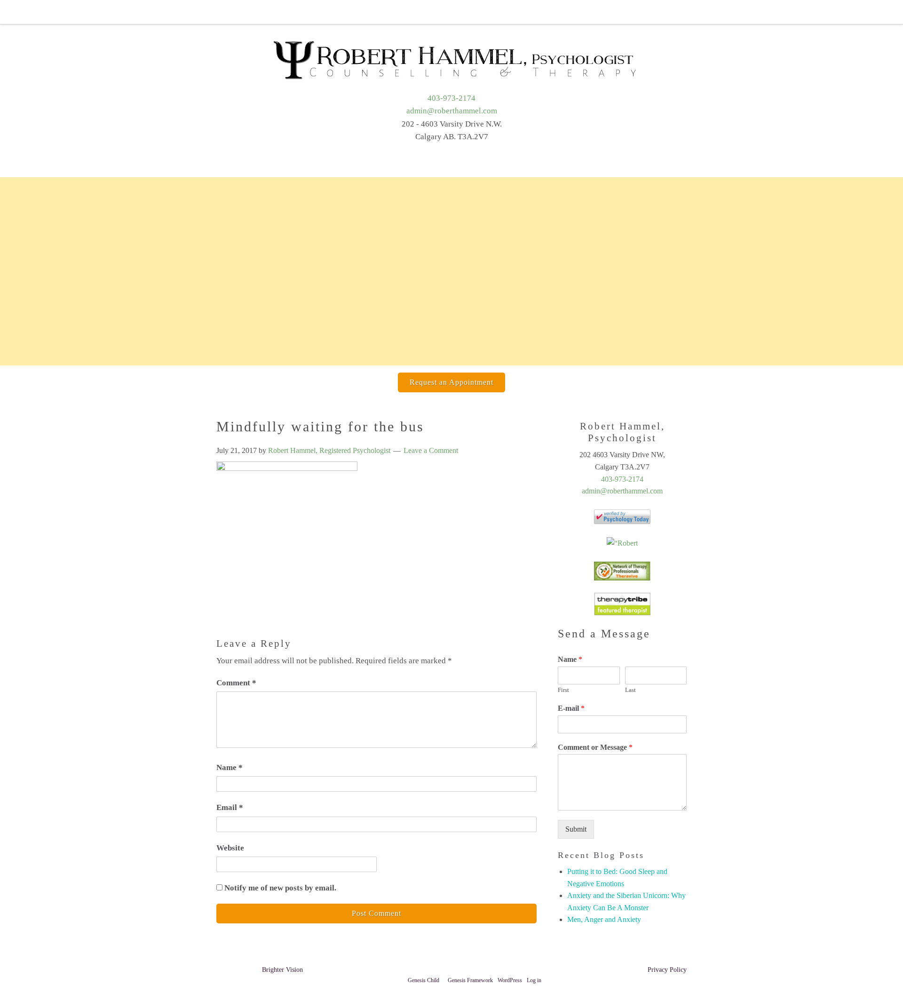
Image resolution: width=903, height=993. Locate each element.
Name (229, 767)
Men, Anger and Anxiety (604, 919)
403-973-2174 (451, 98)
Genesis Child (423, 980)
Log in (534, 980)
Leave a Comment (431, 450)
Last (630, 689)
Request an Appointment (451, 382)
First (563, 689)
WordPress (510, 980)
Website (230, 847)
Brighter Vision (282, 969)
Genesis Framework (470, 980)
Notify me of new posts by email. (280, 887)
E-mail (571, 708)
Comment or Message (595, 747)
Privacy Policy (667, 969)
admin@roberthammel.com (451, 110)
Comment (236, 682)
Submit (575, 829)
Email (229, 807)
